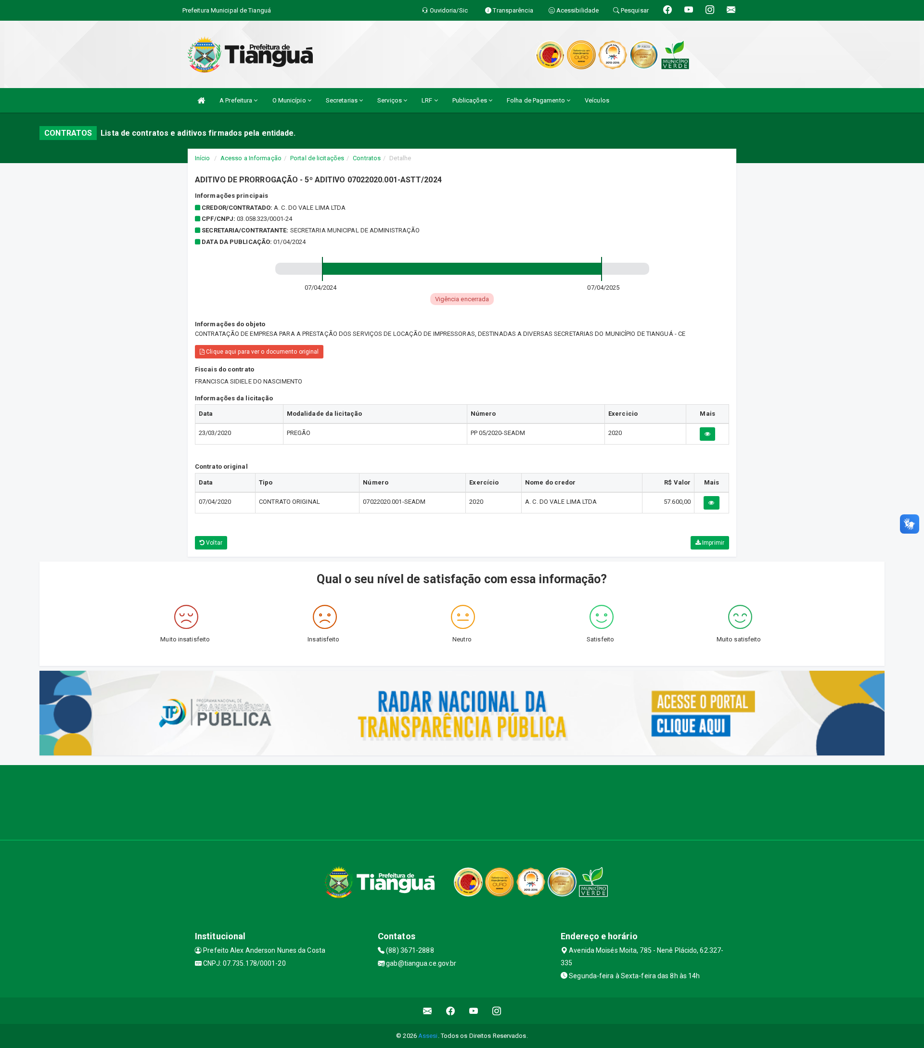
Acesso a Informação (251, 158)
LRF (428, 100)
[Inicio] (201, 100)
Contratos (367, 158)
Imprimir (712, 542)
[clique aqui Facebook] (450, 1010)
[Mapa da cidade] (462, 801)
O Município (290, 100)
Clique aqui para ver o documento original (262, 351)
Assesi (428, 1035)
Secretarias (342, 100)
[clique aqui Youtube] (473, 1010)
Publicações (470, 100)
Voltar (213, 542)
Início (202, 158)
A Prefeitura (236, 100)
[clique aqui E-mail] (427, 1010)
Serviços (390, 100)
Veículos (597, 100)
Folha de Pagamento (536, 100)
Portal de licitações (317, 158)
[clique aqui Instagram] (496, 1010)
